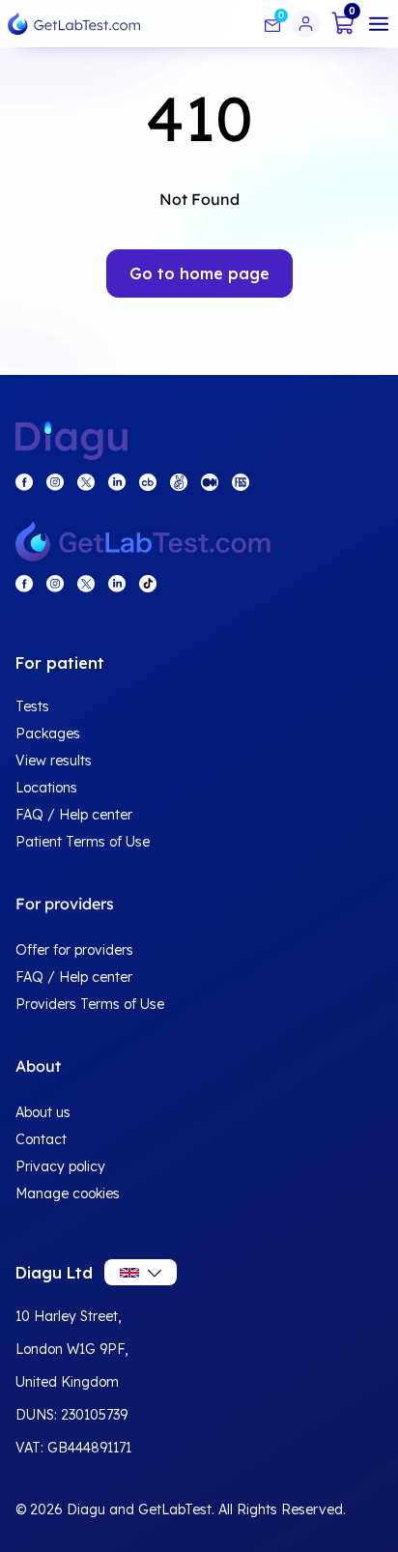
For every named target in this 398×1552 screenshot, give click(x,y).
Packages (47, 733)
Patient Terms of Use (82, 841)
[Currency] (140, 1272)
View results (53, 760)
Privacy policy (60, 1166)
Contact (41, 1139)
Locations (46, 787)
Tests (32, 706)
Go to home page (199, 273)
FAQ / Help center (73, 814)
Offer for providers (74, 950)
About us (43, 1112)
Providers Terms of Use (89, 1004)
